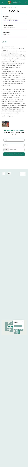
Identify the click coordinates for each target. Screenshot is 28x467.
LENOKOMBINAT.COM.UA (10, 20)
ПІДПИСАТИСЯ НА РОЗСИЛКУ (14, 154)
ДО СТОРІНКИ (18, 326)
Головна (4, 7)
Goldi (14, 7)
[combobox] (6, 149)
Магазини (9, 7)
